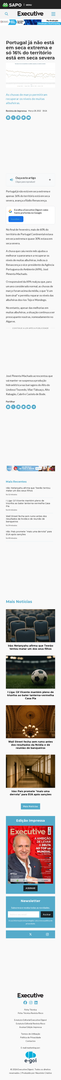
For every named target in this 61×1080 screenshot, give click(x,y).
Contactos (31, 1041)
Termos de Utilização (30, 1034)
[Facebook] (8, 117)
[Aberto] (53, 13)
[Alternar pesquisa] (6, 14)
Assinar (30, 888)
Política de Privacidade (30, 1037)
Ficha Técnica (30, 1009)
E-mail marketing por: (30, 1047)
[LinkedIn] (18, 117)
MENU (29, 5)
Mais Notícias (30, 806)
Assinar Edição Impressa (30, 1027)
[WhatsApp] (23, 117)
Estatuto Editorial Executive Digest (30, 1020)
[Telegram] (34, 407)
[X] (13, 117)
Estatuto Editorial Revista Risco (30, 1023)
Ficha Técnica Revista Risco (30, 1013)
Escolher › (16, 219)
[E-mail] (28, 117)
